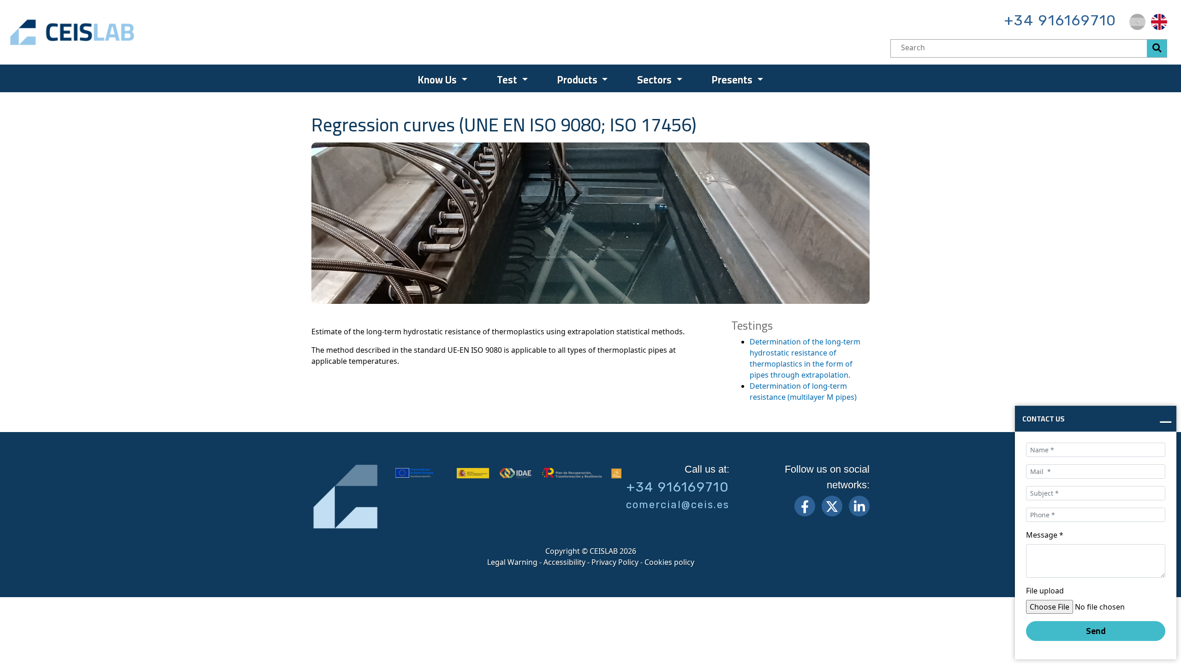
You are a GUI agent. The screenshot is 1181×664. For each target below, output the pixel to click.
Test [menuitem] (508, 79)
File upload (1045, 591)
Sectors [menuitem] (655, 79)
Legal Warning (512, 562)
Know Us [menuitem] (438, 79)
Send (1096, 630)
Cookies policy (669, 562)
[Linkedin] (859, 506)
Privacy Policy (614, 562)
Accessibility (564, 562)
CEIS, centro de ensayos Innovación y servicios (108, 32)
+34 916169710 (1060, 20)
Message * (1044, 535)
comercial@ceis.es (677, 504)
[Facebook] (804, 506)
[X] (832, 506)
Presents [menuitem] (733, 79)
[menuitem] (1137, 22)
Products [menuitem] (578, 79)
